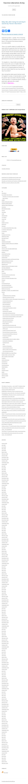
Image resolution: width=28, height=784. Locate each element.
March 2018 (4, 594)
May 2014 (4, 674)
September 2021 (5, 544)
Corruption (4, 217)
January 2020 (4, 556)
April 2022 (4, 532)
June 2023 (4, 507)
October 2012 (4, 707)
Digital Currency (5, 222)
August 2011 (4, 732)
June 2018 (4, 589)
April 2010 (4, 759)
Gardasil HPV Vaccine (7, 311)
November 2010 (5, 747)
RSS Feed (6, 772)
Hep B (17, 91)
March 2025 (4, 473)
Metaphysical (5, 264)
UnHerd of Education (7, 346)
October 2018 (4, 582)
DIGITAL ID (4, 224)
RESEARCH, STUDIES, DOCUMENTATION (10, 290)
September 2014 (5, 667)
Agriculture (4, 193)
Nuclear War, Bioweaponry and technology (12, 327)
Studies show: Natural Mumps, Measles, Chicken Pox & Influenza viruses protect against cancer (13, 387)
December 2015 (5, 641)
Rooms (3, 292)
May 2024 (4, 490)
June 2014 (4, 673)
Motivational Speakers (7, 321)
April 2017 (4, 613)
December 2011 (5, 725)
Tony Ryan (4, 431)
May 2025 (4, 469)
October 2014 (4, 666)
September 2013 (5, 688)
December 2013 (5, 683)
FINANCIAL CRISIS (5, 236)
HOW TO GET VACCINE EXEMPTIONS (9, 248)
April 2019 (4, 572)
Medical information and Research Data (10, 259)
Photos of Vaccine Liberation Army (9, 278)
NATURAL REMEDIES (6, 268)
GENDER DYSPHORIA (6, 241)
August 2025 (4, 464)
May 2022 (4, 530)
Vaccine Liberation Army (14, 3)
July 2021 (3, 547)
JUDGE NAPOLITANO (6, 254)
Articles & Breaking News (7, 201)
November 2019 (5, 560)
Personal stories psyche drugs (8, 274)
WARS (3, 372)
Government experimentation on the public (12, 316)
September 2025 (5, 462)
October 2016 (4, 624)
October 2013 (4, 686)
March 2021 (4, 551)
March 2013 (4, 699)
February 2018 (5, 596)
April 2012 (4, 718)
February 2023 (5, 514)
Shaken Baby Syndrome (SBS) (8, 354)
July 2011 (3, 733)
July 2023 (3, 506)
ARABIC (3, 200)
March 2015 (4, 657)
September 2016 (5, 626)
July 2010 (3, 754)
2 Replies (4, 27)
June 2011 (4, 735)
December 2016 (5, 620)
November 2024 (5, 480)
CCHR (3, 214)
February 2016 (5, 638)
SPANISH (4, 358)
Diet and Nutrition (6, 304)
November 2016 (5, 622)
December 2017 (5, 600)
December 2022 (5, 518)
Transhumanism (5, 365)
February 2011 (5, 742)
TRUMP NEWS (5, 367)
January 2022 (4, 537)
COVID (3, 221)
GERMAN (4, 245)
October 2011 (4, 728)
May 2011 (4, 737)
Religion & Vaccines (6, 288)
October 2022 (4, 521)
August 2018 (4, 586)
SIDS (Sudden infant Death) (8, 356)
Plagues (3, 280)
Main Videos (5, 198)
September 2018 (5, 584)
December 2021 (5, 539)
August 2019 (4, 565)
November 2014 (5, 664)
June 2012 (4, 714)
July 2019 (3, 567)
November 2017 (5, 601)
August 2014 (4, 669)
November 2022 (5, 520)
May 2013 (4, 695)
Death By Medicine (7, 302)
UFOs (4, 344)
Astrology (4, 207)
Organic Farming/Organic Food (9, 330)
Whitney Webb (5, 375)
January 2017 (4, 619)
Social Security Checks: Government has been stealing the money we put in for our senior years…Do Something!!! (14, 415)
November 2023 (5, 499)
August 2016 (4, 627)
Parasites (4, 273)
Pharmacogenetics (6, 276)
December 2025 (5, 457)
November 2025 (5, 459)
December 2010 (5, 746)
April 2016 (4, 634)
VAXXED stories (5, 370)
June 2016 (4, 631)
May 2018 (4, 591)
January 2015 (4, 660)
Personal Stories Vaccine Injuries (10, 332)
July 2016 (3, 629)
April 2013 (4, 697)
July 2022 (3, 527)
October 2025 (4, 460)
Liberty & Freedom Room (10, 88)
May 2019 (4, 570)
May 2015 (4, 653)
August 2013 (4, 690)
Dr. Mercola (4, 231)
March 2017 (4, 615)
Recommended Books (6, 285)
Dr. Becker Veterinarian (7, 229)
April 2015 (4, 655)
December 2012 (5, 704)
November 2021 (5, 540)
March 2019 (4, 573)
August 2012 (4, 711)
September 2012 (5, 709)
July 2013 (3, 692)
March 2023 (4, 513)
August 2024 (4, 485)
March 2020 (4, 553)
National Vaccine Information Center (9, 266)
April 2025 (4, 471)
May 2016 (4, 633)
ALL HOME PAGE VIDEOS (7, 194)
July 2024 (3, 487)
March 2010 (4, 761)
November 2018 (5, 580)
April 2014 (4, 676)
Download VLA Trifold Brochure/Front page (11, 179)
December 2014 (5, 662)
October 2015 (4, 645)
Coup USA (4, 219)
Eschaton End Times (6, 234)
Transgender (4, 363)
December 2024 (5, 478)
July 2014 (3, 671)
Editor (3, 414)
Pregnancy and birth (13, 90)
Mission (10, 424)
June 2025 (4, 467)
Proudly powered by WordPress (8, 781)
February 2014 (5, 679)
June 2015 (4, 652)
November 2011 (5, 726)
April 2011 (4, 739)
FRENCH (3, 240)
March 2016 (4, 636)
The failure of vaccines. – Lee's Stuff (9, 386)
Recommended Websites (7, 287)
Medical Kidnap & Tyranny (7, 261)
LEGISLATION (4, 257)
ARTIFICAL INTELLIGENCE (7, 203)
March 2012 (4, 719)
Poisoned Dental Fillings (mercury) (10, 334)
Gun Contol (4, 247)
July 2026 (3, 445)
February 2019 (5, 575)
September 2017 (5, 605)
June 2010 (4, 756)
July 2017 (3, 608)
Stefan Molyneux (5, 360)
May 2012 (4, 716)
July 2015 (3, 650)
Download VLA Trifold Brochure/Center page (11, 177)
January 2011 (4, 744)
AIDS (4, 294)
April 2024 (4, 492)
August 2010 (4, 753)
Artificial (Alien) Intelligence (7, 205)
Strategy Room (6, 342)
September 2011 (5, 730)
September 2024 (5, 483)
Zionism (3, 377)
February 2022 (5, 535)
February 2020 (5, 554)
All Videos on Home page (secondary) (11, 196)
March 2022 (4, 533)
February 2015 (5, 659)
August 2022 (4, 525)
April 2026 (4, 450)
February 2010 (5, 763)
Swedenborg (4, 361)
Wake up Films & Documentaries (10, 349)
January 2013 (4, 702)
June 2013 (4, 693)
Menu (14, 9)
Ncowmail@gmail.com (16, 160)
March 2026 (4, 452)
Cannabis (4, 212)
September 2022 (5, 523)
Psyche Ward (5, 337)
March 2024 (4, 493)
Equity (3, 233)
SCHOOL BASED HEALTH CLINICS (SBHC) (11, 339)
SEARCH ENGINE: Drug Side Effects (9, 353)
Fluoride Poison (5, 238)
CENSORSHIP (4, 215)
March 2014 (4, 678)
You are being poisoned (8, 351)
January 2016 (4, 640)
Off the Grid (5, 328)
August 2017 (4, 606)
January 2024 (4, 497)
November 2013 (5, 685)
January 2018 (4, 598)
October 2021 (4, 542)
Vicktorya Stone (5, 426)
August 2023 (4, 504)
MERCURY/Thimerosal (6, 262)
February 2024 (5, 495)
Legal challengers (5, 255)
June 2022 (4, 528)
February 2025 (5, 474)
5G (2, 191)
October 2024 (4, 481)
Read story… (11, 83)
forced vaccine (13, 91)
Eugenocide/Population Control (9, 307)
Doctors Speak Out (7, 306)
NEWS (3, 271)
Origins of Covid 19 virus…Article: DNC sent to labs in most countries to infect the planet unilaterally (13, 410)
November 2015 (5, 643)
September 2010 (5, 751)
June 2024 (4, 488)
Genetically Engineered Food (9, 313)
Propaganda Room (6, 283)
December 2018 (5, 579)
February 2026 (5, 454)
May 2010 (4, 758)
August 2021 (4, 546)
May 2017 (4, 612)
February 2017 (5, 617)
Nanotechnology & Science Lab (9, 325)
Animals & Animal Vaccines (8, 297)
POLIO (3, 281)
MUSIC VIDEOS (6, 323)
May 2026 (4, 448)
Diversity (4, 226)
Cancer (3, 210)
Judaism (3, 252)
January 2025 (4, 476)
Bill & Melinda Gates (6, 208)
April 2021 (4, 549)
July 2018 (3, 587)
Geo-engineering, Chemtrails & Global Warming (13, 314)
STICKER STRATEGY (6, 168)
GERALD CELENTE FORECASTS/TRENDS (10, 243)
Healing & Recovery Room (8, 318)
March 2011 (4, 740)
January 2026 (4, 455)
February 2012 (5, 721)
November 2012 (5, 706)
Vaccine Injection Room (8, 347)
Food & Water (5, 309)
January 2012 (4, 723)
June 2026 (4, 447)
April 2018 (4, 593)
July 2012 (3, 713)
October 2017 (4, 603)
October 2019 (4, 561)
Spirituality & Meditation (8, 341)
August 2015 (4, 648)
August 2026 (4, 443)
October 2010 (4, 749)
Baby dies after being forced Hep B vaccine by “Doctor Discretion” (13, 23)
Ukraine (3, 368)
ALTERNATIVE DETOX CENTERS (9, 295)
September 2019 (5, 563)
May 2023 (4, 509)
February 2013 (5, 700)
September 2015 (5, 646)
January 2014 (4, 681)
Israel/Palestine (5, 250)
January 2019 (4, 577)
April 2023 (4, 511)
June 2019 (4, 568)
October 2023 (4, 500)
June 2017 (4, 610)
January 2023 (4, 516)
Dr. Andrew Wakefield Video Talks (9, 228)
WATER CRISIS (5, 374)
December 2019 (5, 558)
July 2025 (3, 466)
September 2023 (5, 502)
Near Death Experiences (7, 269)
